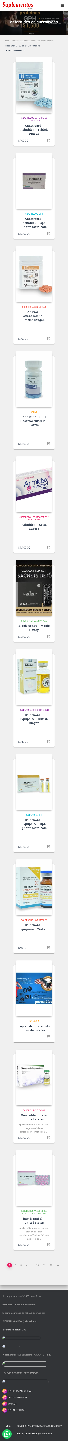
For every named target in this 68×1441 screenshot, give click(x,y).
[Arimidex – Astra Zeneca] (34, 484)
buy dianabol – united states (34, 1221)
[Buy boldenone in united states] (34, 1077)
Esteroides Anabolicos (33, 1211)
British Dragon (30, 307)
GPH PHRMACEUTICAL (20, 1391)
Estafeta (7, 1329)
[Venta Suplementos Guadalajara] (18, 6)
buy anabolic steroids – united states (34, 1028)
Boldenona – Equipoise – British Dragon (34, 719)
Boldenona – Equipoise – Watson (34, 927)
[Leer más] (48, 547)
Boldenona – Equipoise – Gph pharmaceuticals (34, 824)
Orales (42, 307)
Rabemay (47, 1433)
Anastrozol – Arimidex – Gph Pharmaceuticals (34, 223)
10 (37, 1265)
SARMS (34, 412)
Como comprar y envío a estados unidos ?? (39, 1426)
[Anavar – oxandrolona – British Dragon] (34, 274)
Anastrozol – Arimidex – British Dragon (34, 129)
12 (51, 1265)
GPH (41, 214)
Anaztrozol (27, 118)
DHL (24, 1329)
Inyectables (40, 920)
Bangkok (34, 1021)
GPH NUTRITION (16, 1410)
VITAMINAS (42, 621)
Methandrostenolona (34, 1214)
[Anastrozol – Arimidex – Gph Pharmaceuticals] (34, 181)
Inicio (7, 41)
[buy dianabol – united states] (34, 1178)
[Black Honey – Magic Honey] (34, 588)
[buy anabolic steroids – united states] (34, 988)
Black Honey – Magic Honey (34, 628)
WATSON (12, 1403)
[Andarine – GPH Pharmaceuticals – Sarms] (34, 379)
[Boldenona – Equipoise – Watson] (34, 887)
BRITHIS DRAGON (17, 1397)
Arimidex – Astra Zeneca (34, 527)
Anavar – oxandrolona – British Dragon (34, 316)
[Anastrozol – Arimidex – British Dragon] (34, 85)
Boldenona (25, 710)
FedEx (16, 1329)
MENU (8, 1426)
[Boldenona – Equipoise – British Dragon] (34, 677)
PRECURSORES (28, 621)
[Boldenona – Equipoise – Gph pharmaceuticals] (34, 782)
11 (44, 1265)
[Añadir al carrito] (48, 140)
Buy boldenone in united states (34, 1117)
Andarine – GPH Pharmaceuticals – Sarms (34, 421)
